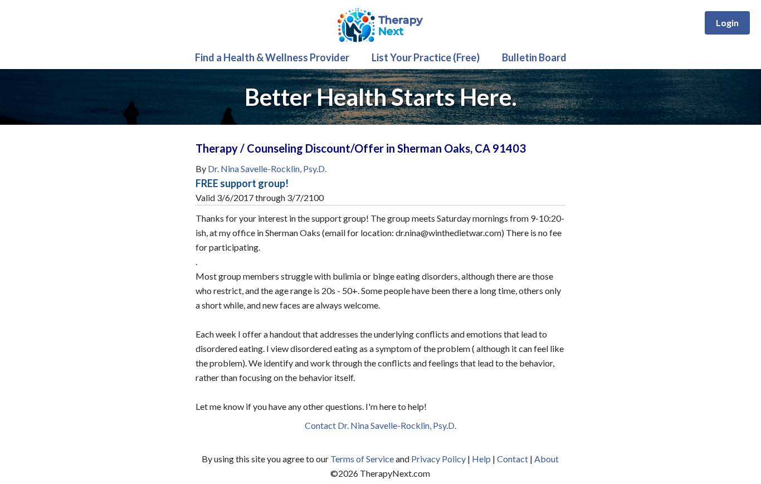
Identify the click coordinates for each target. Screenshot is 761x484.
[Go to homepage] (380, 42)
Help (481, 458)
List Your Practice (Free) (426, 57)
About (546, 458)
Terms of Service (362, 458)
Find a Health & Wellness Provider (272, 57)
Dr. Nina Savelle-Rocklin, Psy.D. (267, 168)
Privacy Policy (438, 458)
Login (727, 22)
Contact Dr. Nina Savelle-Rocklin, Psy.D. (380, 425)
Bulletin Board (534, 57)
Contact (512, 458)
